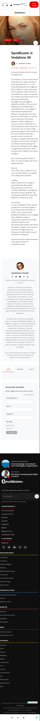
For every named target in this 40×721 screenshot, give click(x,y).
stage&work (3, 618)
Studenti (2, 598)
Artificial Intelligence (6, 564)
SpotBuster (7, 40)
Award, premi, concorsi (6, 635)
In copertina (3, 561)
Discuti (2, 648)
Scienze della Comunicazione (8, 595)
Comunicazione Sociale (6, 578)
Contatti (4, 521)
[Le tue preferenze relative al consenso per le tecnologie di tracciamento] (36, 717)
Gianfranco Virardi (25, 63)
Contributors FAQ (7, 535)
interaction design (5, 581)
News (2, 627)
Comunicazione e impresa (7, 615)
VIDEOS (31, 369)
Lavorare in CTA (7, 514)
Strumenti (4, 640)
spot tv (16, 40)
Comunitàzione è (5, 672)
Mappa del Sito (4, 679)
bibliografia (3, 655)
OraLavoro (3, 645)
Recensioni (3, 611)
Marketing (3, 568)
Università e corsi (7, 590)
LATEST (8, 369)
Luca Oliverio (32, 712)
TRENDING (20, 369)
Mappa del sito (6, 531)
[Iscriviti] (37, 496)
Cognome (9, 414)
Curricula (2, 669)
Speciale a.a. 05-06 (5, 602)
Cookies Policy (20, 705)
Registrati (4, 543)
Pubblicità (5, 524)
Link (1, 676)
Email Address (12, 398)
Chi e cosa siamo (7, 510)
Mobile (3, 528)
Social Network (4, 662)
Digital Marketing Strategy (7, 571)
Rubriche (3, 607)
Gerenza (4, 517)
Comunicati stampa (5, 632)
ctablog (2, 659)
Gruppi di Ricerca (5, 683)
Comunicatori (4, 575)
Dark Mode (25, 4)
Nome (8, 406)
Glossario (2, 652)
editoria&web (4, 622)
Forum (2, 666)
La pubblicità (3, 557)
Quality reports (4, 585)
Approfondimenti (7, 553)
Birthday (9, 422)
